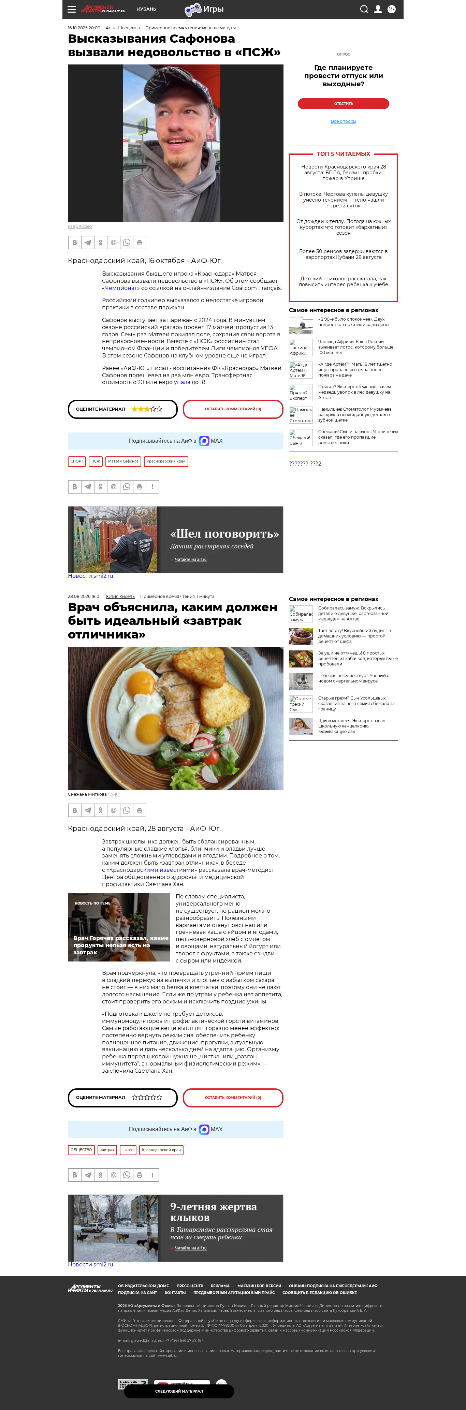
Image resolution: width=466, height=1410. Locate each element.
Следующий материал (179, 1391)
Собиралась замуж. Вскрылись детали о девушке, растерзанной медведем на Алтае (353, 613)
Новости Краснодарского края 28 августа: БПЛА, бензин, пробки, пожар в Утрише (343, 172)
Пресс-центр (190, 1286)
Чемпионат (121, 288)
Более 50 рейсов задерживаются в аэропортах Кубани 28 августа (343, 254)
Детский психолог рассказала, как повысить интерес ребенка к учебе (343, 282)
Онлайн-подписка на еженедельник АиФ (333, 1286)
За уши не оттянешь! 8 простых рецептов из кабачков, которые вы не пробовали (358, 658)
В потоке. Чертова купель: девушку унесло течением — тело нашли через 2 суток (343, 200)
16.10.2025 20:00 (84, 27)
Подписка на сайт (137, 1293)
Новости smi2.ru (90, 576)
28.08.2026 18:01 (84, 596)
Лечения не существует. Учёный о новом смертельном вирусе (354, 678)
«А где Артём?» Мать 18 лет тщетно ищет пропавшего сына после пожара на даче (355, 370)
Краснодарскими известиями (151, 870)
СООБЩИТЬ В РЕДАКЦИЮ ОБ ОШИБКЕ (319, 1293)
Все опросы (343, 121)
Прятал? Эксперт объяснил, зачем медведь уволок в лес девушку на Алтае (354, 392)
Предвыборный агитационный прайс (234, 1293)
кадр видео (80, 226)
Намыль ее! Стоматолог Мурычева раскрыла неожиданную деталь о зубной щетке (355, 415)
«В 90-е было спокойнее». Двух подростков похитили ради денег (354, 322)
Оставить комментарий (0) (233, 409)
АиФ (115, 794)
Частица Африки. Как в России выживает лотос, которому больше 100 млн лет (355, 347)
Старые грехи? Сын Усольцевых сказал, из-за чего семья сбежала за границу (356, 703)
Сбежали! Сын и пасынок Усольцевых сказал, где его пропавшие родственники (358, 437)
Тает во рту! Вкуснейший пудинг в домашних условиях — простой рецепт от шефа (354, 636)
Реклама (220, 1286)
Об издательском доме (143, 1286)
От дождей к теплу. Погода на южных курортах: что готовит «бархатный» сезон (343, 227)
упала (183, 382)
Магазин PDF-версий (259, 1286)
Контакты (175, 1293)
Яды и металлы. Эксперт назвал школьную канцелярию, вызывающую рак (351, 726)
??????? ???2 (305, 463)
